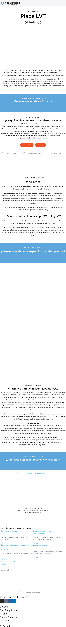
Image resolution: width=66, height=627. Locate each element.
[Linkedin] (14, 601)
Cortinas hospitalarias (39, 533)
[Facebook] (10, 601)
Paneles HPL (4, 564)
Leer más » (4, 543)
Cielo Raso (4, 533)
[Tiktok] (6, 601)
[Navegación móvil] (64, 3)
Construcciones (37, 548)
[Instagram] (2, 601)
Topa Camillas (5, 550)
